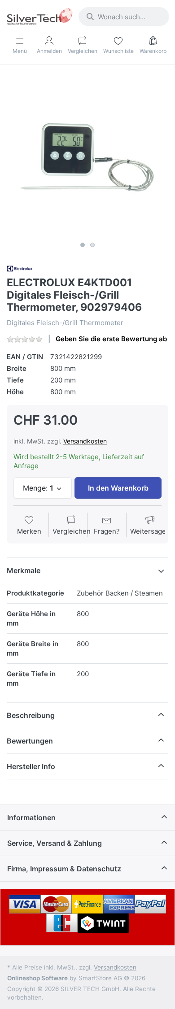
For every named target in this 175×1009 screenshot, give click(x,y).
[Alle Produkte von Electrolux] (20, 268)
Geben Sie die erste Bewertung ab (111, 339)
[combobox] (124, 16)
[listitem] (87, 156)
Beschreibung (31, 715)
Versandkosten (85, 441)
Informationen (31, 817)
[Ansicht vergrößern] (87, 156)
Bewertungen (30, 740)
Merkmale (23, 570)
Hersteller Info (31, 766)
